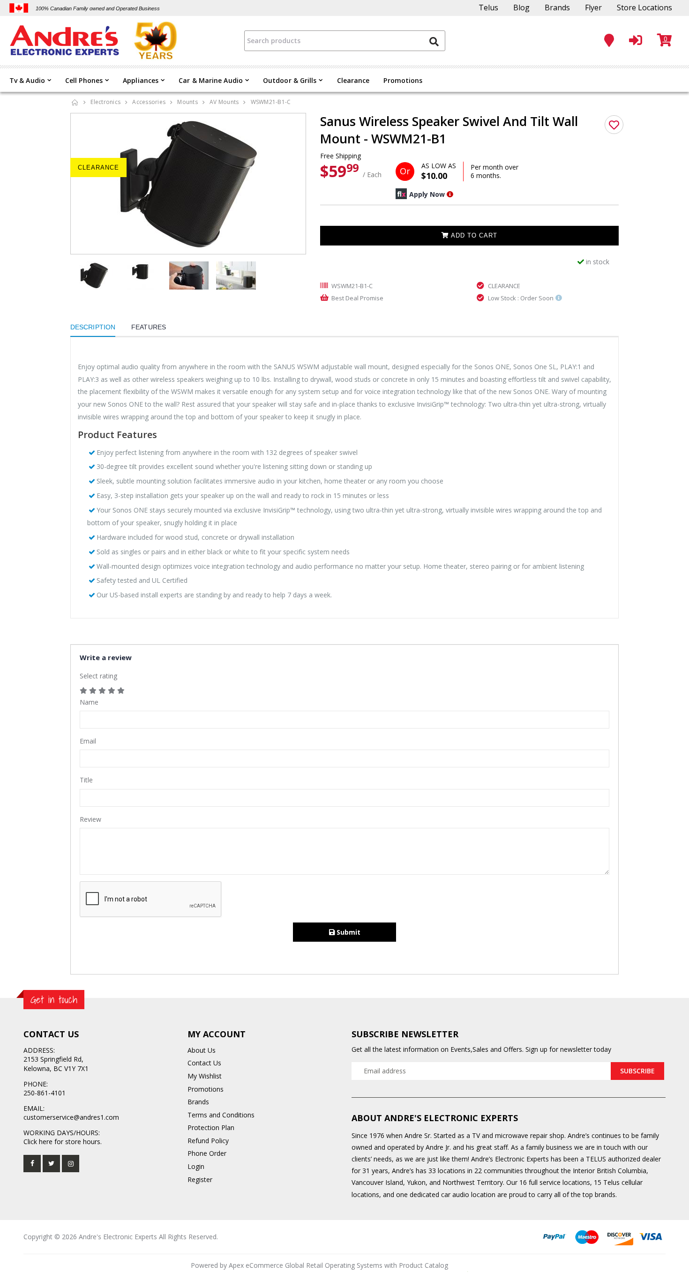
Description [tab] (92, 327)
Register (199, 1179)
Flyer (593, 7)
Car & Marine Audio (211, 80)
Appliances (140, 80)
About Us (201, 1050)
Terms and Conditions (221, 1114)
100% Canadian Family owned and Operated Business (98, 8)
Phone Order (206, 1153)
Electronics (105, 102)
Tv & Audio (27, 80)
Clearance (353, 80)
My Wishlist (204, 1075)
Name (89, 702)
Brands (557, 7)
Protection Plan (210, 1127)
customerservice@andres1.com (71, 1117)
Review (90, 819)
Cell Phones (84, 80)
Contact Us (204, 1062)
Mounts (187, 102)
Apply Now (427, 194)
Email (88, 740)
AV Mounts (224, 102)
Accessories (148, 102)
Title (86, 779)
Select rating (98, 675)
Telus (488, 7)
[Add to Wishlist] (614, 124)
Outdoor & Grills (290, 80)
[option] (188, 183)
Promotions (402, 80)
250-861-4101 (44, 1092)
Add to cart (473, 235)
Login (195, 1166)
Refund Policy (208, 1140)
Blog (521, 7)
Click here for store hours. (62, 1141)
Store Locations (644, 7)
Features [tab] (148, 327)
